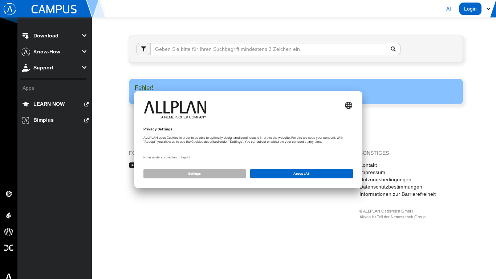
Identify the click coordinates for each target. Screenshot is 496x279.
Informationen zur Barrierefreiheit (397, 194)
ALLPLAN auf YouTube (133, 165)
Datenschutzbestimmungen (390, 187)
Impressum (372, 172)
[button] (449, 8)
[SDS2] (8, 194)
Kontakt (368, 165)
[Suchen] (393, 49)
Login (470, 9)
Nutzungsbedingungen (385, 179)
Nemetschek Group (408, 217)
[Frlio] (8, 231)
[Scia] (8, 215)
